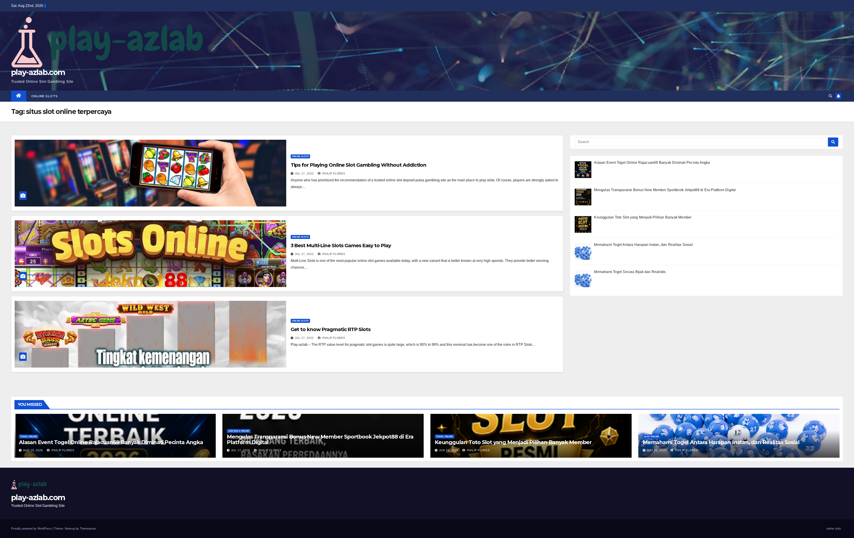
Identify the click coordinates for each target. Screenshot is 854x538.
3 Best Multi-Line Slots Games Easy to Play (341, 246)
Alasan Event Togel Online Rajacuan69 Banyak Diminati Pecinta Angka (111, 442)
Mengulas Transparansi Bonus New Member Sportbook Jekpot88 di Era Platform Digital (320, 439)
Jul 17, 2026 (240, 450)
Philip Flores (333, 173)
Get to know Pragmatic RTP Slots (331, 329)
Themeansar (88, 528)
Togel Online (28, 436)
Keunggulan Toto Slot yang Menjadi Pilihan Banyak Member (513, 442)
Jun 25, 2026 (448, 450)
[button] (830, 96)
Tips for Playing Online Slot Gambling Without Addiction (359, 165)
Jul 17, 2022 (304, 173)
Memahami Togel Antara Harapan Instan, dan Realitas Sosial (721, 442)
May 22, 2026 (657, 450)
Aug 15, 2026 (33, 450)
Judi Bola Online (238, 431)
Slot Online (651, 436)
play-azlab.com (38, 72)
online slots (44, 96)
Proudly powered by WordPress (31, 528)
